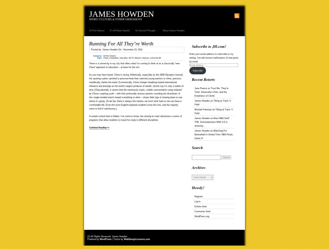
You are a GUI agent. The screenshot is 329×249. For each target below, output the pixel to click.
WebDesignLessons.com (137, 239)
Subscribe (198, 70)
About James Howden (174, 30)
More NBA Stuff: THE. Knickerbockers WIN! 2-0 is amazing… (212, 122)
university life (155, 58)
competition (114, 58)
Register (198, 196)
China (105, 58)
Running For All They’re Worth (121, 43)
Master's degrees (142, 58)
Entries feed (200, 206)
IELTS (131, 58)
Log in (197, 201)
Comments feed (202, 211)
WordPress (105, 239)
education (124, 58)
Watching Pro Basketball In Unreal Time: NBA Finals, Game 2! (213, 134)
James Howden (121, 13)
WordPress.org (201, 216)
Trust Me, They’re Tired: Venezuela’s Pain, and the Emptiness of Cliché (211, 92)
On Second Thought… (146, 30)
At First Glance (96, 30)
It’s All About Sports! (120, 30)
